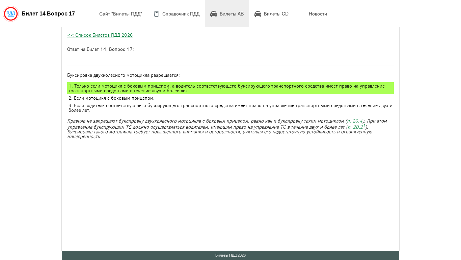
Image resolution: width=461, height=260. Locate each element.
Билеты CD (276, 13)
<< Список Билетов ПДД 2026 (100, 35)
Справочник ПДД (180, 13)
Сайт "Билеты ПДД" (120, 13)
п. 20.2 (356, 127)
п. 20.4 (354, 121)
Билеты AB (232, 13)
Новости (318, 13)
